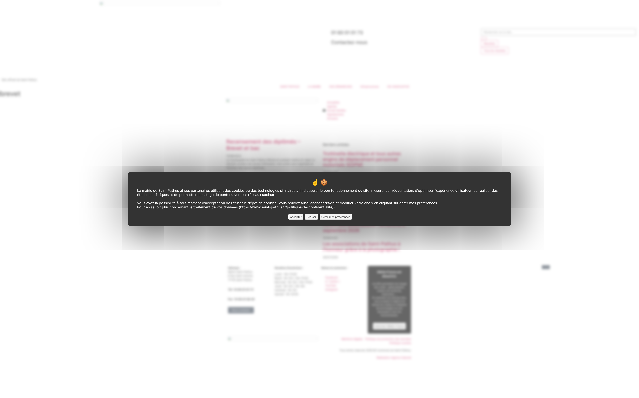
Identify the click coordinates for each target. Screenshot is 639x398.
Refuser (311, 217)
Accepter (296, 217)
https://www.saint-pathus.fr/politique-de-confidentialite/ (286, 207)
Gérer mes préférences (335, 217)
